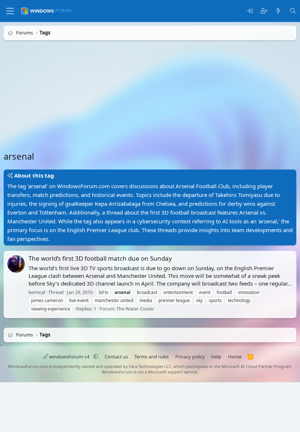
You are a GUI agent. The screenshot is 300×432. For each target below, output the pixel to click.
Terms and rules (151, 356)
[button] (96, 357)
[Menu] (10, 11)
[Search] (293, 11)
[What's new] (278, 11)
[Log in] (250, 11)
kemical (37, 292)
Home (234, 356)
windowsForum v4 (69, 356)
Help (216, 356)
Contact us (116, 356)
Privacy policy (190, 356)
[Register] (264, 11)
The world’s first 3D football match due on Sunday (100, 258)
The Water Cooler (135, 308)
